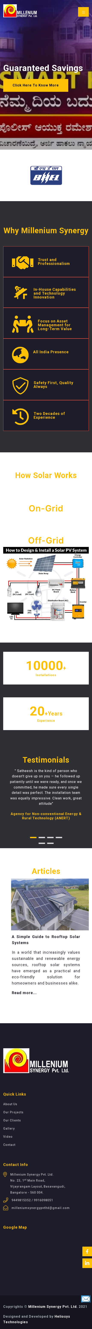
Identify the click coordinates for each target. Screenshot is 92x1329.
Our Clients (12, 1120)
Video (8, 1136)
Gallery (9, 1128)
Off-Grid (46, 540)
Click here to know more (36, 85)
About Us (10, 1104)
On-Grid (46, 508)
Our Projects (13, 1112)
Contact (9, 1144)
